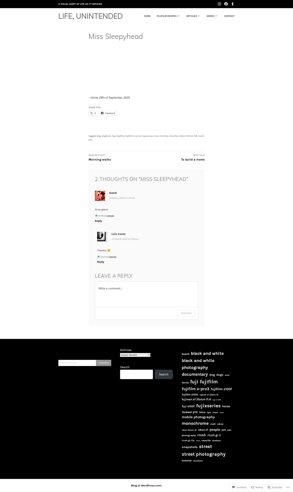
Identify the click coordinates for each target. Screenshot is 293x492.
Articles (191, 16)
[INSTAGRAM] (219, 3)
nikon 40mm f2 (189, 430)
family (185, 382)
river (198, 441)
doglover (106, 136)
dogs (219, 374)
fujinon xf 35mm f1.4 (196, 399)
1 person (110, 216)
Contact (229, 16)
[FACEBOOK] (226, 3)
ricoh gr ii (214, 435)
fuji (114, 136)
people (214, 430)
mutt (201, 136)
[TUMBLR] (233, 3)
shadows (216, 440)
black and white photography (198, 364)
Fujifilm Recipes (167, 16)
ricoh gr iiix (188, 440)
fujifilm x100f (221, 389)
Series (210, 16)
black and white (207, 353)
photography (189, 435)
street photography (204, 454)
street (205, 446)
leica (202, 412)
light (209, 412)
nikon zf (203, 429)
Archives (126, 350)
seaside (206, 440)
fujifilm (120, 136)
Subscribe (104, 362)
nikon (220, 424)
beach (185, 354)
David (112, 192)
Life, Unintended (90, 16)
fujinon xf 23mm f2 (209, 395)
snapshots (190, 447)
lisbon (215, 412)
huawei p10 (190, 412)
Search (125, 367)
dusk (227, 375)
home (226, 406)
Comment (186, 313)
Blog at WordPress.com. (146, 485)
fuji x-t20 (216, 400)
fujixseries (147, 136)
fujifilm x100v (190, 394)
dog (99, 136)
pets (229, 430)
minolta (164, 136)
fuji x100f (188, 406)
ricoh (201, 435)
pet (90, 139)
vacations (198, 461)
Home (147, 16)
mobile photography (198, 417)
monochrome (195, 423)
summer (187, 460)
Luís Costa (118, 234)
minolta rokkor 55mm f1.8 (183, 136)
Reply (98, 220)
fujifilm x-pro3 (133, 136)
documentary (195, 374)
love (156, 136)
